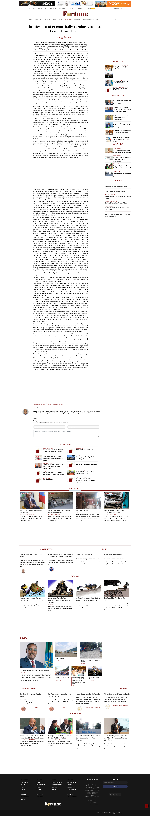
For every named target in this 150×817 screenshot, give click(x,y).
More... (98, 19)
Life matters (70, 779)
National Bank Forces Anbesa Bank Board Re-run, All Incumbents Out (121, 117)
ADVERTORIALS (53, 8)
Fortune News (38, 19)
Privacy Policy (71, 787)
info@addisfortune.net (92, 804)
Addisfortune (100, 812)
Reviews (23, 799)
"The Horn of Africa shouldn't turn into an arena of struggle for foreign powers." (53, 466)
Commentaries (79, 462)
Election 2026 (90, 9)
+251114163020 (93, 802)
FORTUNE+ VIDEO (32, 8)
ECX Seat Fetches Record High (84, 449)
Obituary (54, 792)
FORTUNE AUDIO (62, 8)
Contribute (70, 792)
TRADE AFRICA (80, 8)
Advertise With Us (72, 789)
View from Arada (41, 784)
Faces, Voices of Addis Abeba (121, 74)
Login (119, 19)
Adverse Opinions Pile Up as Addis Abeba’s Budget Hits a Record (121, 139)
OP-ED (60, 19)
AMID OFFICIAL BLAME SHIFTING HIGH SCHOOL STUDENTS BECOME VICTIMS (53, 458)
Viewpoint (77, 19)
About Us (70, 784)
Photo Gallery (116, 65)
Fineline (38, 782)
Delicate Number (25, 796)
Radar (44, 478)
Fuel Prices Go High (48, 479)
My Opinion (115, 87)
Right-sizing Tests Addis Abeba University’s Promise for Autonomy (122, 125)
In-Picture (39, 789)
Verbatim (45, 463)
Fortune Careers (71, 8)
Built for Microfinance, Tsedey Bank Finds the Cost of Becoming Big (122, 159)
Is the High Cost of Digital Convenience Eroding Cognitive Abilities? (85, 480)
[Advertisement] (65, 173)
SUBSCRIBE (115, 786)
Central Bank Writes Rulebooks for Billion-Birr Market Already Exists (122, 102)
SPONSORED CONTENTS (43, 8)
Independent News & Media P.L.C (113, 812)
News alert (23, 794)
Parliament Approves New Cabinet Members (120, 82)
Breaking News (40, 796)
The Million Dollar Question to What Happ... (121, 89)
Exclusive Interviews (57, 782)
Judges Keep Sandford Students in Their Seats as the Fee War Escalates (122, 175)
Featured (47, 19)
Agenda (54, 19)
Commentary (67, 19)
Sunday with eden (72, 782)
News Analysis (78, 470)
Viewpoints (45, 448)
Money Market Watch (88, 19)
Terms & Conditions (72, 796)
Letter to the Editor (57, 784)
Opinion (23, 789)
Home (30, 19)
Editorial (23, 792)
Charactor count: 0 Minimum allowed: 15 (43, 438)
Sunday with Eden (46, 471)
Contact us (70, 794)
